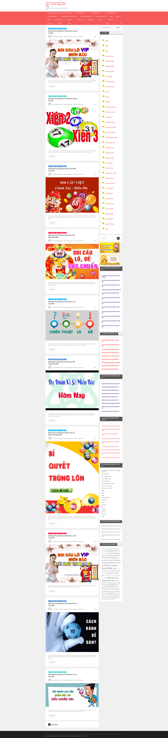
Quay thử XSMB (109, 208)
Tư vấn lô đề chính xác (85, 16)
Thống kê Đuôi (109, 168)
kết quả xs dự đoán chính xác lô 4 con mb (111, 539)
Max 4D (107, 96)
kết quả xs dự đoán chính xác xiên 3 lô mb (111, 525)
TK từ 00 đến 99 (109, 188)
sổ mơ (69, 23)
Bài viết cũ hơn (54, 724)
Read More (52, 86)
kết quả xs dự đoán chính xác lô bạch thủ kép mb (61, 434)
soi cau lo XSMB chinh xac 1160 (110, 589)
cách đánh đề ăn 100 (112, 557)
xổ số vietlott (108, 76)
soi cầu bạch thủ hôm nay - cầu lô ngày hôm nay (62, 36)
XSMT (49, 19)
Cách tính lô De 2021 (111, 551)
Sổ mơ (106, 229)
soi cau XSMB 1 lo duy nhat (113, 593)
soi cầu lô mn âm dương (112, 594)
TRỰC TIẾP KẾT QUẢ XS (100, 16)
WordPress (69, 735)
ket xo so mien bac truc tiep (109, 575)
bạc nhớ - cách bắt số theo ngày (107, 548)
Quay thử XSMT (109, 219)
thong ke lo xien (116, 596)
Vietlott (80, 19)
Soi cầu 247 (104, 594)
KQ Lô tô (50, 23)
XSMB (111, 16)
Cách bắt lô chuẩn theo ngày (110, 550)
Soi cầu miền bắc (80, 13)
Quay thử (59, 23)
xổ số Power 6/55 (109, 86)
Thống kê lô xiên (109, 152)
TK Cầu (100, 19)
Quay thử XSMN (109, 213)
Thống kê (109, 19)
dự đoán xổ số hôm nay (114, 571)
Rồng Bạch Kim (114, 584)
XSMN (117, 16)
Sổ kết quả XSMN (109, 66)
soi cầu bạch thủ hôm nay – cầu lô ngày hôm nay (56, 4)
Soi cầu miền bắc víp (95, 13)
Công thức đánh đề (115, 558)
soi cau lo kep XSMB (108, 586)
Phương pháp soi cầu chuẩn (69, 16)
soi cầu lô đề (110, 596)
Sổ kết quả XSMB (109, 61)
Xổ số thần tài (108, 117)
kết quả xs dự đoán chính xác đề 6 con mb (111, 531)
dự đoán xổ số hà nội (106, 571)
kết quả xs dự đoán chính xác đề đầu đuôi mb (111, 535)
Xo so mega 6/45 (109, 81)
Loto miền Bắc (109, 193)
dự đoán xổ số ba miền (109, 570)
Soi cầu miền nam (52, 16)
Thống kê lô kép (109, 158)
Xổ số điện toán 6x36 (110, 107)
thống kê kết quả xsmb (106, 597)
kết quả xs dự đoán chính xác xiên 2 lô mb (111, 528)
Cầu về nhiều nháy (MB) (111, 137)
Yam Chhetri (83, 735)
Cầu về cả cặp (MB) (110, 132)
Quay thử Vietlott (109, 224)
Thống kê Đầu (108, 163)
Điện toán (90, 19)
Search (118, 27)
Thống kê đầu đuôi (110, 142)
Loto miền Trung (109, 203)
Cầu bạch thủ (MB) (110, 122)
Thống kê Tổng (109, 178)
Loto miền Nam (109, 198)
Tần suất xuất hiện (110, 183)
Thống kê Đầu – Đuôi (110, 173)
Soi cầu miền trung (110, 13)
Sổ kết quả (69, 19)
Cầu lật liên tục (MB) (110, 127)
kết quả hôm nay (58, 19)
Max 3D (107, 91)
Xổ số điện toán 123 (110, 112)
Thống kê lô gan (109, 147)
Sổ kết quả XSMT (109, 71)
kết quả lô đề (116, 575)
